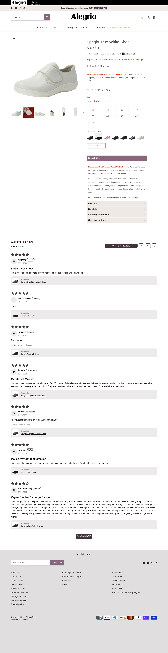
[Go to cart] (154, 17)
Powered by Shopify (19, 619)
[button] (93, 66)
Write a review (121, 246)
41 (122, 116)
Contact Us (16, 576)
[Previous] (7, 112)
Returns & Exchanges (71, 576)
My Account (117, 572)
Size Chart (66, 580)
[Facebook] (12, 8)
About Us (15, 572)
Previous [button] (29, 8)
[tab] (117, 158)
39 (93, 116)
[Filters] (148, 245)
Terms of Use (118, 588)
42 (136, 116)
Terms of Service (19, 600)
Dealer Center (118, 580)
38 (136, 110)
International (17, 584)
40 (107, 116)
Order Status (118, 576)
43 (93, 123)
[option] (84, 8)
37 (122, 110)
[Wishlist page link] (142, 17)
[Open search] (141, 245)
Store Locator (17, 580)
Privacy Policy (118, 584)
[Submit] (47, 17)
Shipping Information (71, 572)
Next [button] (138, 8)
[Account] (148, 17)
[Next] (83, 112)
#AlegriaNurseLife (19, 592)
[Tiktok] (24, 8)
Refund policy (17, 604)
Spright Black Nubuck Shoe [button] (32, 526)
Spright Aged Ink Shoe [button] (30, 354)
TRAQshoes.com (19, 596)
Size (88, 97)
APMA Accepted (18, 588)
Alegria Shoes (32, 617)
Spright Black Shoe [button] (28, 316)
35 (93, 110)
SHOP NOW (100, 8)
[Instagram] (20, 8)
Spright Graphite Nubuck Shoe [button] (33, 282)
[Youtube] (16, 8)
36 (107, 110)
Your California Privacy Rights (126, 592)
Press (64, 584)
